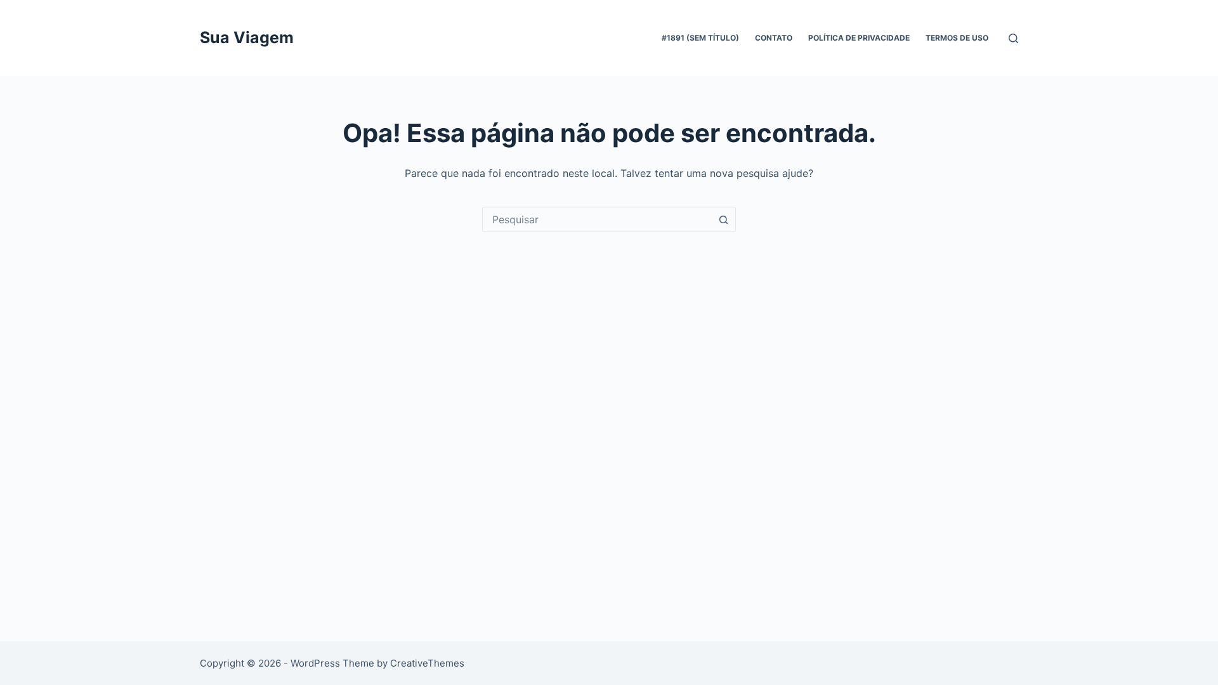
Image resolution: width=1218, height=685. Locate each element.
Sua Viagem (247, 37)
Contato (773, 37)
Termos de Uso (957, 37)
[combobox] (597, 219)
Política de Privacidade (859, 37)
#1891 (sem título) (700, 37)
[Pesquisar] (1013, 38)
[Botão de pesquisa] (723, 219)
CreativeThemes (427, 663)
